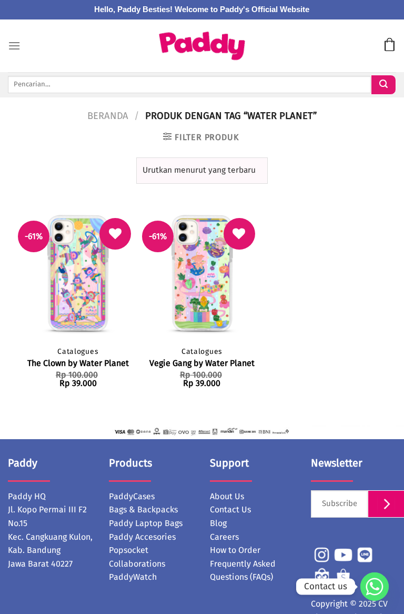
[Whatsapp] (374, 586)
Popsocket (128, 550)
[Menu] (14, 45)
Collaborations (137, 564)
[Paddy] (202, 46)
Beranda (107, 116)
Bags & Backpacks (143, 510)
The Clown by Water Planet (78, 363)
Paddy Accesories (142, 537)
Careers (224, 537)
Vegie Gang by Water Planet (202, 363)
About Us (227, 496)
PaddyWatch (133, 577)
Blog (218, 523)
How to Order (235, 550)
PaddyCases (132, 496)
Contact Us (230, 510)
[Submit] (383, 85)
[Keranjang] (389, 46)
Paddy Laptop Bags (146, 523)
